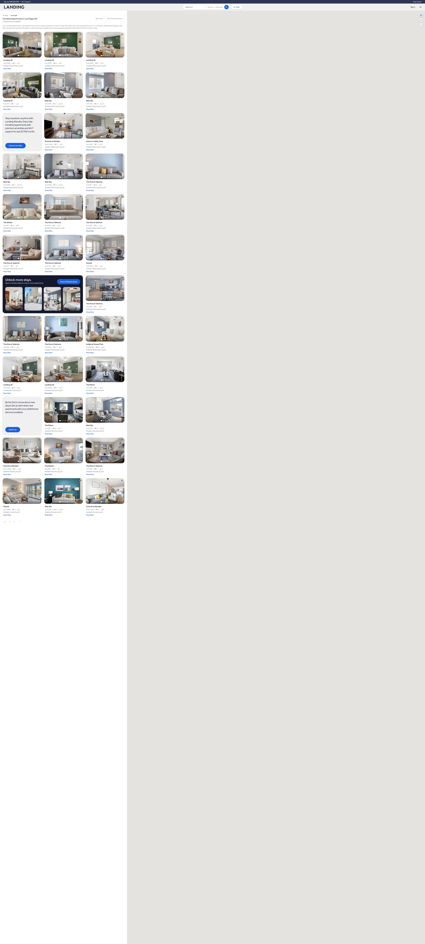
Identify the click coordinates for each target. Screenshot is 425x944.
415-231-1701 (14, 2)
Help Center (417, 2)
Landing (5, 15)
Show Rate (7, 69)
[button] (215, 7)
